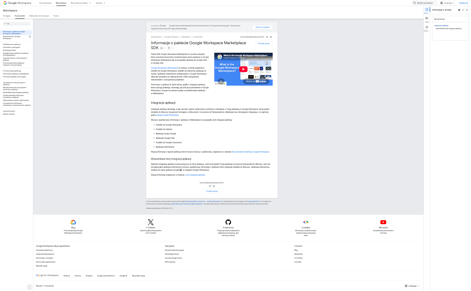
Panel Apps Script (172, 254)
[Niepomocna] (271, 37)
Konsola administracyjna (174, 250)
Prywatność (49, 286)
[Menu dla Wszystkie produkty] (91, 3)
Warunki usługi (41, 266)
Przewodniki (20, 16)
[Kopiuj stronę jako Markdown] (169, 48)
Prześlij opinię (264, 43)
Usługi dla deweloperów (45, 254)
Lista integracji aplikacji (195, 175)
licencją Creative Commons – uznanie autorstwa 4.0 (204, 201)
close (467, 9)
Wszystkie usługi (138, 276)
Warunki (39, 286)
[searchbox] (16, 24)
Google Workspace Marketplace (164, 68)
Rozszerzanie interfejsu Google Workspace (250, 152)
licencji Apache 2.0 (253, 201)
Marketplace (61, 3)
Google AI (123, 276)
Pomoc (56, 16)
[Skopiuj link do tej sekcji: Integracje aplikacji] (178, 103)
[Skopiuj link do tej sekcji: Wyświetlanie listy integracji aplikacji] (193, 159)
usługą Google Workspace (167, 115)
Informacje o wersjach (44, 258)
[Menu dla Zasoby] (105, 3)
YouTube (297, 262)
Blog (296, 250)
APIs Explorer (170, 262)
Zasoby (99, 3)
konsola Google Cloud (173, 258)
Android (67, 276)
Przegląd (6, 16)
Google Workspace (171, 37)
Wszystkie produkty (79, 3)
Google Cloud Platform (106, 276)
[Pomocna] (267, 37)
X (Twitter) (298, 258)
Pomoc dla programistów (45, 262)
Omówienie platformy (44, 250)
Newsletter (298, 254)
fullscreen (463, 9)
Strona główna (45, 3)
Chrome (78, 276)
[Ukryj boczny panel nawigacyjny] (29, 286)
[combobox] (424, 3)
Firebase (89, 276)
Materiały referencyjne (39, 16)
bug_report (459, 9)
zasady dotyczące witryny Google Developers (186, 204)
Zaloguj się (463, 3)
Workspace (24, 3)
